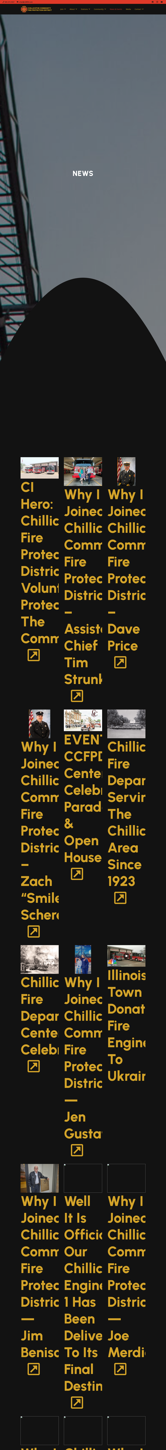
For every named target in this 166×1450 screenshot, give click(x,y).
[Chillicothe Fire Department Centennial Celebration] (40, 946)
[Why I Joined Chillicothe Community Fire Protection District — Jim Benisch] (40, 1165)
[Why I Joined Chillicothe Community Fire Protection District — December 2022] (40, 1417)
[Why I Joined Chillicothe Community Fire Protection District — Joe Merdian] (126, 1165)
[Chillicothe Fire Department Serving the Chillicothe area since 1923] (126, 711)
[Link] (36, 9)
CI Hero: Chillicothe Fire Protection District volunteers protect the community (57, 563)
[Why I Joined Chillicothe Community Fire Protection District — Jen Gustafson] (83, 946)
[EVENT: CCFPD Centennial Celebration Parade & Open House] (83, 711)
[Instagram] (157, 2)
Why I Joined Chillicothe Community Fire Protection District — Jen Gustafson (101, 1058)
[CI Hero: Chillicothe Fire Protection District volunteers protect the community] (40, 458)
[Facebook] (152, 2)
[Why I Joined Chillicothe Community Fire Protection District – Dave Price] (126, 458)
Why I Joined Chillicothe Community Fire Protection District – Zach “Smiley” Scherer (57, 830)
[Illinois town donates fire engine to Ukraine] (126, 946)
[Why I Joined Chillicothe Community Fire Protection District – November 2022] (126, 1417)
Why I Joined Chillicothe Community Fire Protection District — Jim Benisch (57, 1277)
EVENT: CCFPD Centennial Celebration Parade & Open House (100, 798)
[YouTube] (161, 2)
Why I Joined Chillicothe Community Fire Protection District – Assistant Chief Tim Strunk (101, 586)
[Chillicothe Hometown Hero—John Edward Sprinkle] (83, 1417)
